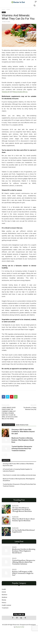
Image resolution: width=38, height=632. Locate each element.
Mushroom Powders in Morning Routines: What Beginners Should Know (22, 440)
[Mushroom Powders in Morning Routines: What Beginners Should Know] (6, 440)
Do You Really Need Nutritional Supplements (23, 531)
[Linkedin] (21, 618)
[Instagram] (17, 618)
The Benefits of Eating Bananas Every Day (29, 408)
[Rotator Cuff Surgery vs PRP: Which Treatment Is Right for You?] (6, 573)
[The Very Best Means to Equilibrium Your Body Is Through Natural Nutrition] (6, 509)
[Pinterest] (11, 397)
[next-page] (6, 455)
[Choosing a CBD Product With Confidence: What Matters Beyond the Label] (6, 435)
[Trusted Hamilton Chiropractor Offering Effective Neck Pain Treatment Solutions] (6, 448)
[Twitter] (7, 397)
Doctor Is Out (20, 627)
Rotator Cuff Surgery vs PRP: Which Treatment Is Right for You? (22, 573)
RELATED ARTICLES (8, 425)
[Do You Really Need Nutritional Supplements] (6, 531)
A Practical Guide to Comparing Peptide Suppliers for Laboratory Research (17, 470)
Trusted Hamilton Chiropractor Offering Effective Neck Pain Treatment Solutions (21, 448)
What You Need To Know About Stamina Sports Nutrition (23, 520)
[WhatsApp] (15, 397)
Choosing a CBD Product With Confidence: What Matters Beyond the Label (23, 431)
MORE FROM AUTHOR (22, 425)
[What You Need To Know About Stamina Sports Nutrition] (6, 520)
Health (8, 9)
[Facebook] (3, 397)
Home (3, 9)
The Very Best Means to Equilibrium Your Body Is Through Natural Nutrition (22, 509)
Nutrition (15, 505)
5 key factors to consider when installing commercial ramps (19, 475)
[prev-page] (3, 455)
